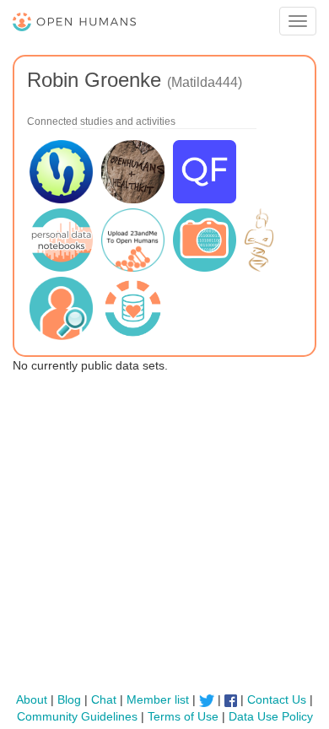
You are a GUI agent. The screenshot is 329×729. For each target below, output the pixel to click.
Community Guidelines (77, 716)
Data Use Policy (271, 716)
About (31, 699)
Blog (69, 699)
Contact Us (276, 699)
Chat (103, 699)
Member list (158, 699)
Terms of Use (183, 716)
